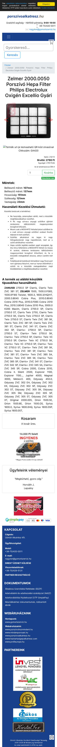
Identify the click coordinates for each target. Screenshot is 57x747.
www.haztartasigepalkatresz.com (21, 638)
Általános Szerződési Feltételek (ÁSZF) (23, 589)
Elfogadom (46, 4)
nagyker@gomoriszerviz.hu (42, 29)
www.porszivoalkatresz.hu (17, 635)
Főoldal (8, 65)
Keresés (12, 55)
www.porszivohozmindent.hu (19, 629)
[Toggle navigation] (9, 37)
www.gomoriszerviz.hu (16, 622)
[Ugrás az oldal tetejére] (51, 737)
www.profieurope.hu (14, 641)
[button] (6, 120)
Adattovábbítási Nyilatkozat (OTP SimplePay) (27, 597)
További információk (48, 8)
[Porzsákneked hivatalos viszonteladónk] (27, 699)
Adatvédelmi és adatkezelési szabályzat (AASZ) (28, 593)
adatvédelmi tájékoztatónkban (16, 3)
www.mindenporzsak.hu (16, 632)
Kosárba (48, 172)
